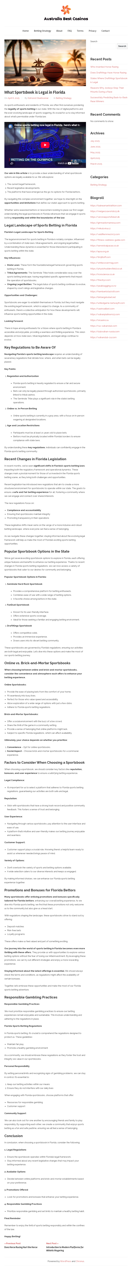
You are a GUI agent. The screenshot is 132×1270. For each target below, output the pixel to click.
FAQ (70, 30)
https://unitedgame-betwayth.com (107, 303)
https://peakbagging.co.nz (103, 285)
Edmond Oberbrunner (38, 98)
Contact (105, 30)
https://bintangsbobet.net (103, 297)
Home (25, 30)
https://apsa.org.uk (99, 251)
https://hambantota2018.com (104, 291)
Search (93, 41)
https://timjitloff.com (100, 257)
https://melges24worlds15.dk (105, 211)
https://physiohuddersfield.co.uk (106, 268)
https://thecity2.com (100, 280)
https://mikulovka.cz (100, 228)
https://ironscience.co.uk (102, 274)
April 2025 (95, 158)
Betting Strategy (42, 30)
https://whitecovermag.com (104, 262)
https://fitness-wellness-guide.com (107, 240)
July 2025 (95, 141)
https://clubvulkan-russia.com (104, 331)
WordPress (65, 1261)
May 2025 (95, 152)
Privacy (92, 30)
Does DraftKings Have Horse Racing (108, 72)
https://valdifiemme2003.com (105, 234)
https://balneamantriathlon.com (106, 205)
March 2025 (96, 164)
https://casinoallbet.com (102, 308)
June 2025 (95, 146)
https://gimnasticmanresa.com (105, 222)
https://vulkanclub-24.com (103, 337)
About (59, 30)
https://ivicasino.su (99, 320)
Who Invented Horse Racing (104, 67)
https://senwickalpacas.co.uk (104, 245)
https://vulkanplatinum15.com (105, 314)
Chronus (80, 1261)
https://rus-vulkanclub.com (103, 326)
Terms (80, 30)
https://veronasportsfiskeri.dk (105, 217)
